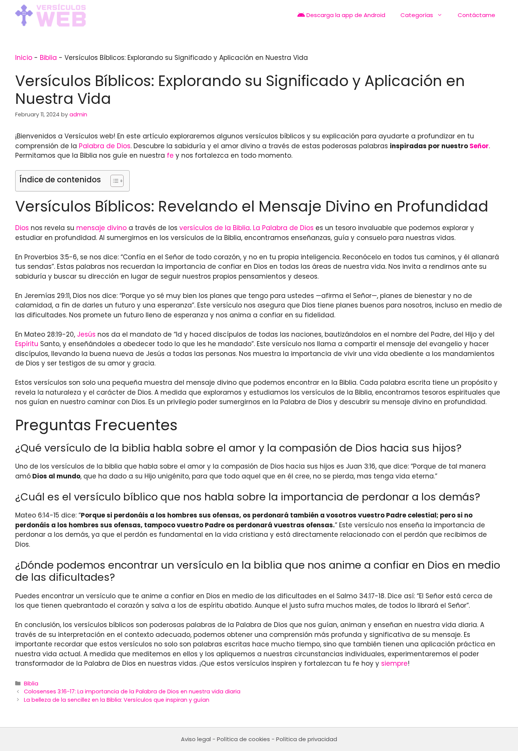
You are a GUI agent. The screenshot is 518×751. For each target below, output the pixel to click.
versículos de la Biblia (214, 227)
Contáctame (476, 15)
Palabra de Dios (104, 146)
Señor (479, 146)
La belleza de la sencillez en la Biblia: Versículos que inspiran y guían (116, 700)
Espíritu (26, 343)
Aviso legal (196, 739)
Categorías (416, 15)
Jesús (86, 334)
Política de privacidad (306, 739)
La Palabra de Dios (283, 227)
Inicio (23, 57)
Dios (22, 227)
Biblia (48, 57)
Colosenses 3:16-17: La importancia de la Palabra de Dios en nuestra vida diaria (132, 691)
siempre (394, 663)
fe (170, 155)
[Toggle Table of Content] (113, 180)
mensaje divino (101, 227)
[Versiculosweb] (50, 15)
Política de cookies (243, 739)
